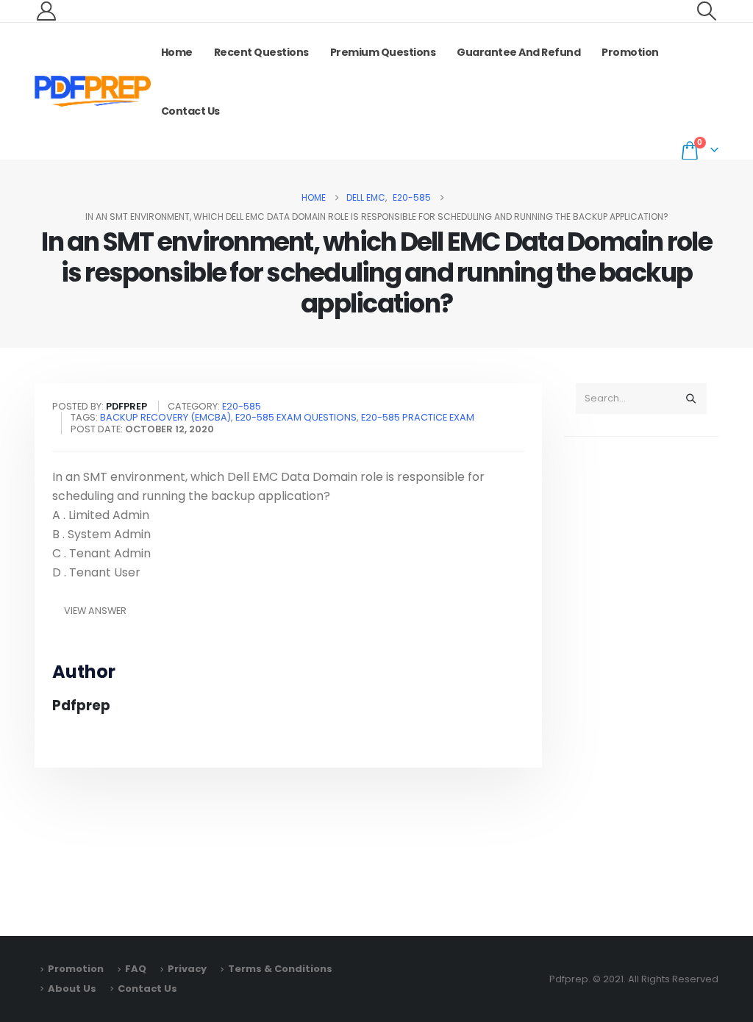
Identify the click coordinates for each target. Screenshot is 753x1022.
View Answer (95, 610)
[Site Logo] (93, 91)
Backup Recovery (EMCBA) (165, 417)
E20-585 (241, 406)
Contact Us (190, 111)
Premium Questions (383, 52)
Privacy (187, 969)
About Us (72, 989)
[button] (707, 11)
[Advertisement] (641, 679)
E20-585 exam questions (296, 417)
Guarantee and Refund (518, 52)
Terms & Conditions (280, 969)
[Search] (690, 398)
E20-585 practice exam (417, 417)
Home (177, 52)
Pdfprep (81, 705)
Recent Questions (261, 52)
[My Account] (46, 11)
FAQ (135, 969)
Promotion (630, 52)
